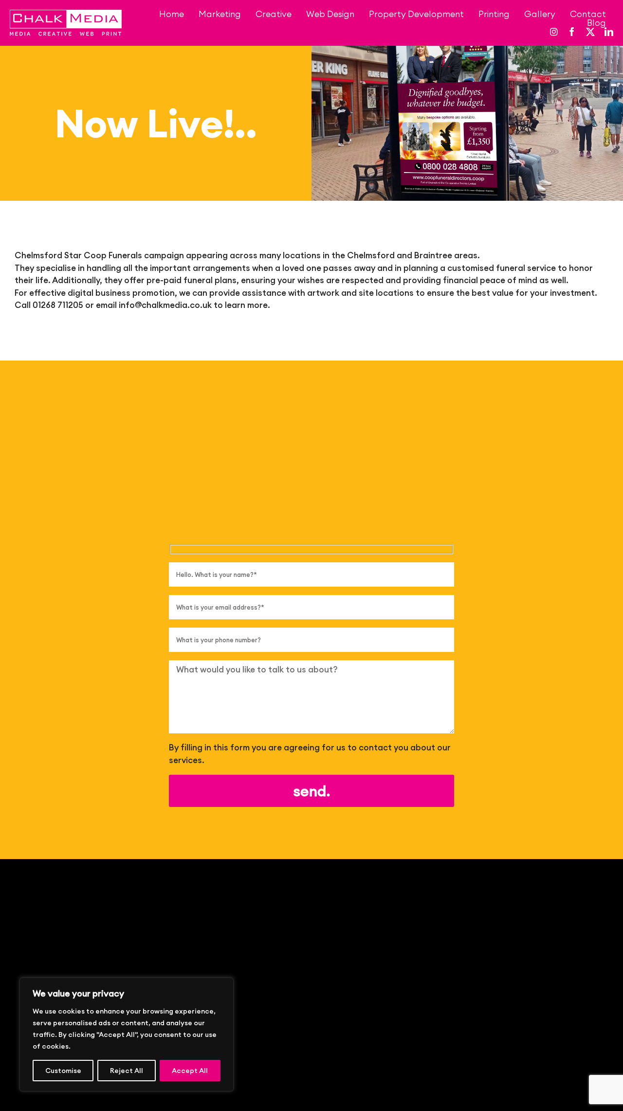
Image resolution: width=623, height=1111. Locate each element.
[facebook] (572, 31)
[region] (126, 1034)
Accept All (190, 1070)
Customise (63, 1070)
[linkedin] (609, 31)
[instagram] (554, 31)
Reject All (126, 1070)
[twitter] (590, 31)
